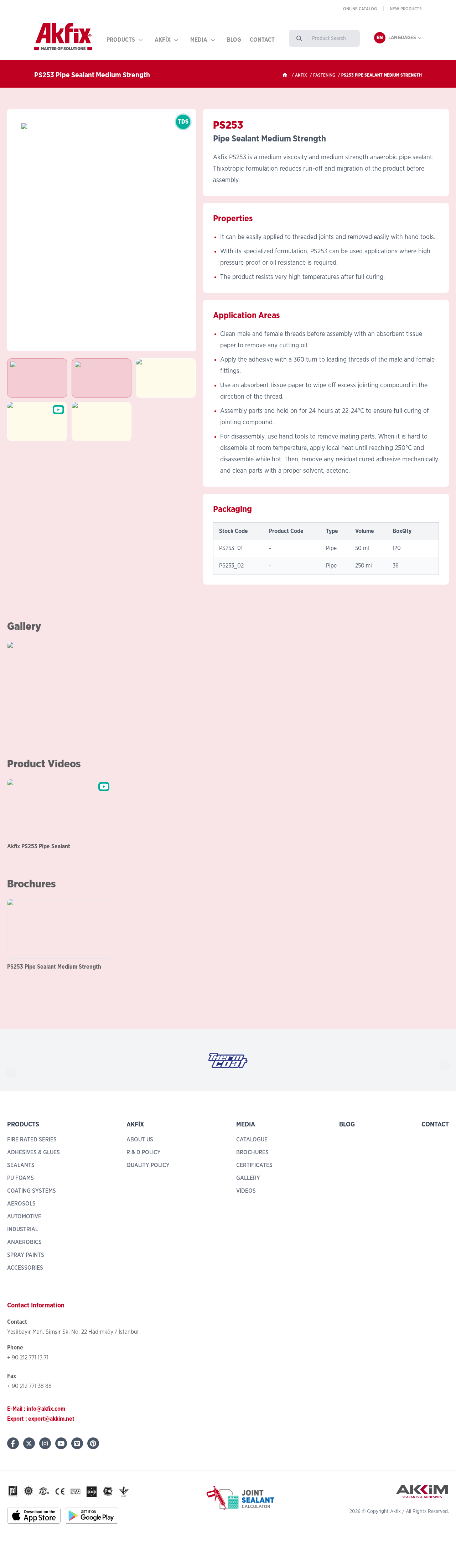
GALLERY (248, 1178)
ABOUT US (139, 1139)
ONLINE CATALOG (360, 9)
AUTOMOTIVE (24, 1216)
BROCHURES (252, 1152)
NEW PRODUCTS (406, 9)
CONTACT (262, 40)
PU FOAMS (20, 1178)
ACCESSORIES (25, 1268)
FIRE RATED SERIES (32, 1139)
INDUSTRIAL (22, 1229)
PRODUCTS (121, 40)
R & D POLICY (143, 1152)
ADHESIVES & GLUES (33, 1152)
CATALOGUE (252, 1139)
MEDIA (198, 40)
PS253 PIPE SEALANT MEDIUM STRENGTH (381, 75)
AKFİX (163, 40)
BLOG (234, 40)
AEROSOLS (21, 1204)
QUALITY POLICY (148, 1165)
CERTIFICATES (254, 1165)
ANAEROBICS (24, 1242)
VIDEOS (246, 1191)
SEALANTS (21, 1165)
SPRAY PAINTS (25, 1255)
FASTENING (324, 75)
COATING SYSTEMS (31, 1191)
